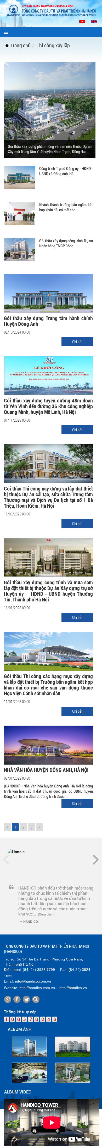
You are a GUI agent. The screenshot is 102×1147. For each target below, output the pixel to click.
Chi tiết (77, 341)
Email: (9, 981)
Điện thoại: (13, 969)
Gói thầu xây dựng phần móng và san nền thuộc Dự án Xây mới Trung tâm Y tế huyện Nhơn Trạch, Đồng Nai (50, 149)
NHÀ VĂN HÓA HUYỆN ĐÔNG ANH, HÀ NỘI (46, 769)
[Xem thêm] (46, 914)
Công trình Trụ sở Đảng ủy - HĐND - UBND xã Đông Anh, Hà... (66, 171)
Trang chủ (20, 45)
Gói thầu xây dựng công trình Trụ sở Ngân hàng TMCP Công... (66, 243)
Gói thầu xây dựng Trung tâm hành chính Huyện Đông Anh (48, 321)
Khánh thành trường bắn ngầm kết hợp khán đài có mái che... (66, 207)
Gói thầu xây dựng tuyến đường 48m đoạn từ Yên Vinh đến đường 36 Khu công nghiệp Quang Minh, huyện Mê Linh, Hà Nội (48, 406)
